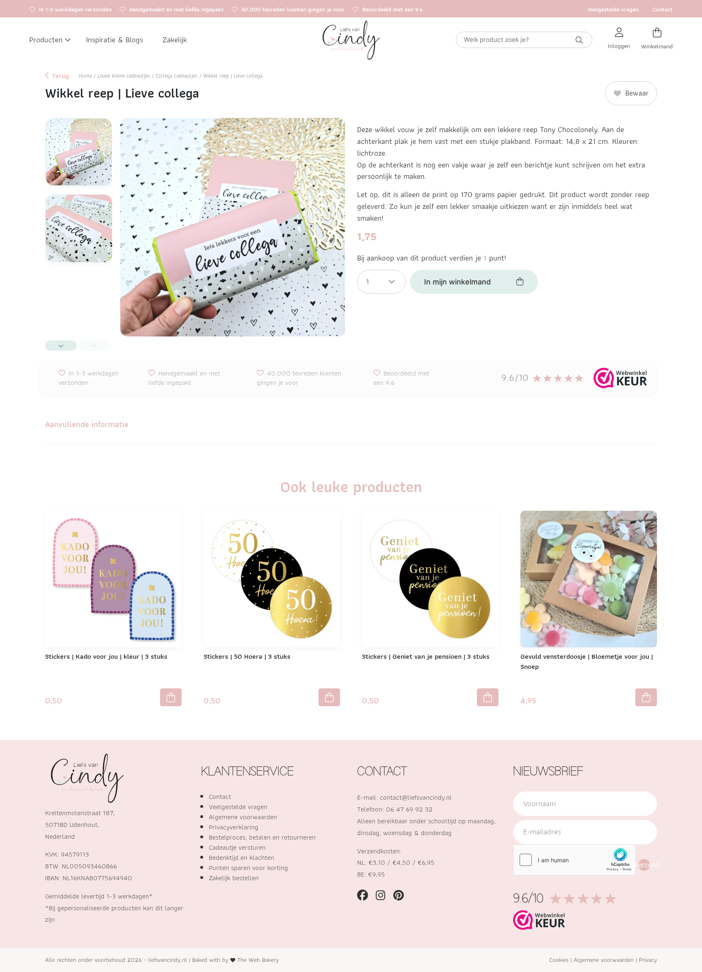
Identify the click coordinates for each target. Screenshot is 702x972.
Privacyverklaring (233, 827)
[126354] (646, 697)
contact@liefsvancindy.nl (416, 797)
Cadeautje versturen (237, 847)
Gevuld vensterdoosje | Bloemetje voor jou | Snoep (586, 661)
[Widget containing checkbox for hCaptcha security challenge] (574, 859)
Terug (59, 76)
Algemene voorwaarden (243, 816)
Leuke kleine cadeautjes (124, 76)
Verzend (644, 865)
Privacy (648, 960)
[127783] (329, 697)
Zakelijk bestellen (234, 877)
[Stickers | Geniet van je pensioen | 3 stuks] (430, 578)
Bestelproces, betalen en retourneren (262, 837)
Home (85, 76)
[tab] (86, 424)
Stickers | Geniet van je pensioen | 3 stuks (426, 656)
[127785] (171, 697)
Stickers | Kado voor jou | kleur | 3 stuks (106, 656)
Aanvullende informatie (86, 424)
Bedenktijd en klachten (241, 857)
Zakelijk (174, 39)
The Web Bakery (258, 960)
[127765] (487, 697)
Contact (662, 9)
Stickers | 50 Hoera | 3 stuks (247, 656)
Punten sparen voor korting (248, 867)
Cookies (558, 960)
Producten (46, 39)
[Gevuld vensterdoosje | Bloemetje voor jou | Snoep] (588, 578)
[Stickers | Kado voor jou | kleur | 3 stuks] (113, 578)
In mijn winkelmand (457, 282)
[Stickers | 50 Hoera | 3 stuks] (272, 578)
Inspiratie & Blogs (114, 39)
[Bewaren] (177, 523)
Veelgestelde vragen (613, 9)
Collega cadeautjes (176, 76)
